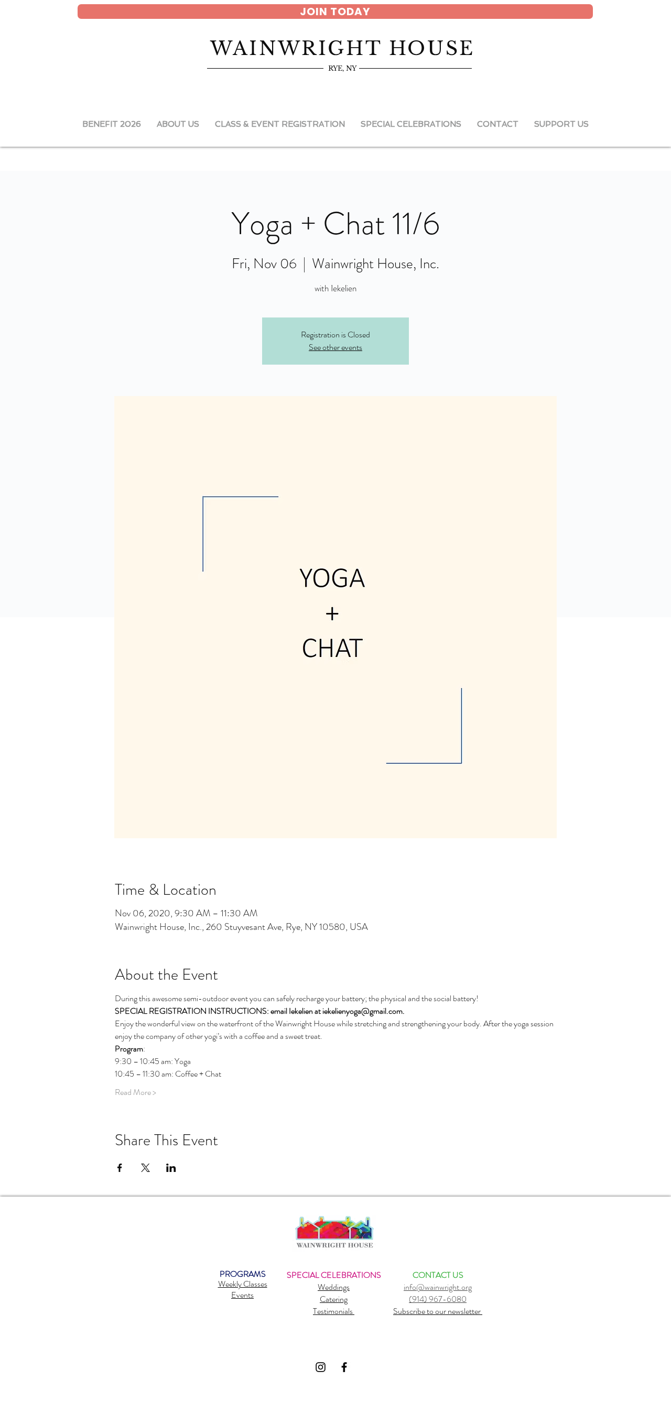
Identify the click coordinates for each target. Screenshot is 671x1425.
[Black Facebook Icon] (344, 1367)
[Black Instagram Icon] (320, 1367)
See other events (335, 347)
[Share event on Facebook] (120, 1168)
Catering (334, 1299)
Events (242, 1295)
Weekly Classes (242, 1284)
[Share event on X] (145, 1168)
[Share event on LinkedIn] (171, 1168)
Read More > (135, 1092)
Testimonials (333, 1311)
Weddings (334, 1287)
